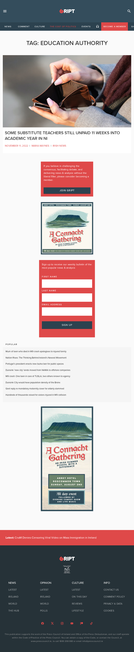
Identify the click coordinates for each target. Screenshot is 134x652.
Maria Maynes (40, 145)
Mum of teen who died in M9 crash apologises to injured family (36, 351)
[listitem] (19, 589)
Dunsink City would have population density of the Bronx (33, 382)
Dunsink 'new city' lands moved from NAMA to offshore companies (38, 370)
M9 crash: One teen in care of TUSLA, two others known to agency (38, 376)
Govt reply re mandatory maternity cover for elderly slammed (35, 388)
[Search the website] (129, 11)
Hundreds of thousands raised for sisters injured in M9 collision (36, 395)
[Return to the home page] (67, 559)
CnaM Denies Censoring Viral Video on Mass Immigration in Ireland (51, 537)
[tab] (8, 26)
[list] (19, 597)
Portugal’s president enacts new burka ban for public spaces (35, 363)
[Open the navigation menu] (5, 11)
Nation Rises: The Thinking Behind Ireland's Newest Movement (36, 357)
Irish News (59, 145)
